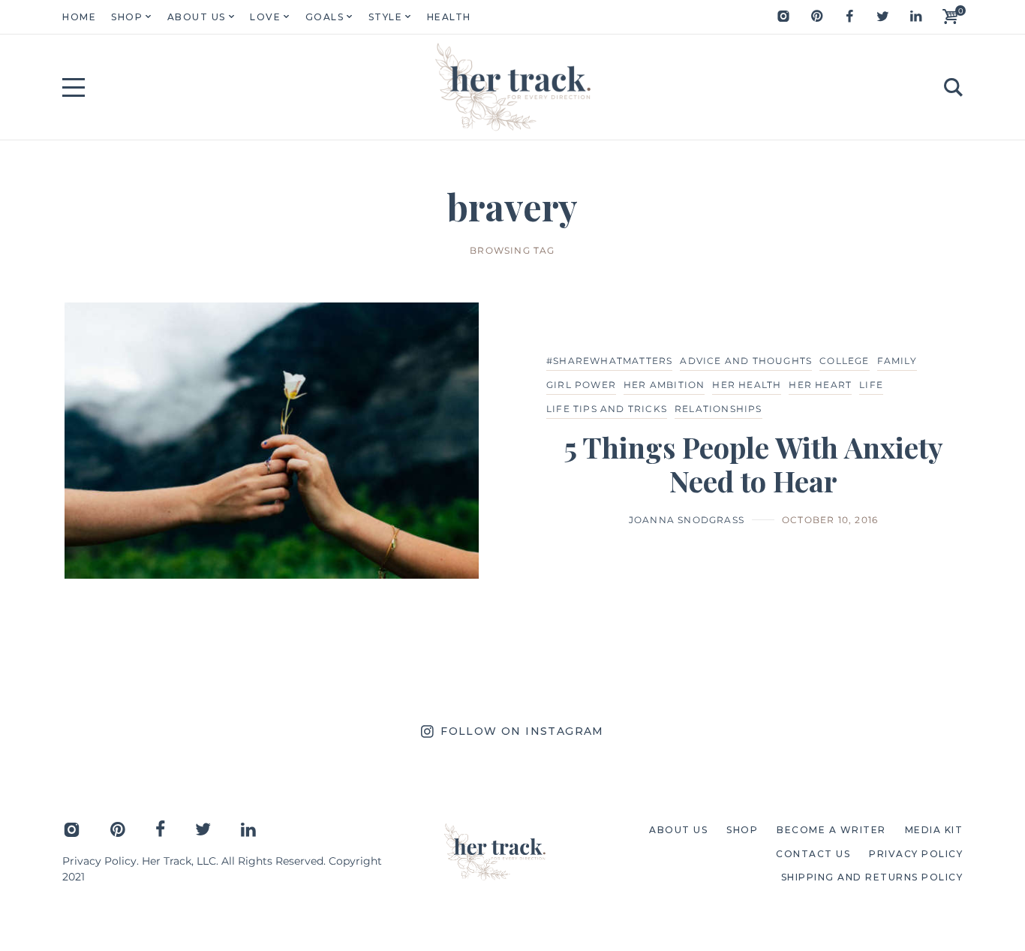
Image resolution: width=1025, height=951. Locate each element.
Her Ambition (664, 384)
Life (871, 384)
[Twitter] (882, 16)
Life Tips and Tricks (606, 408)
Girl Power (581, 384)
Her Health (746, 384)
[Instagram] (783, 16)
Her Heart (820, 384)
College (844, 360)
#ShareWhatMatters (609, 360)
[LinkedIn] (915, 16)
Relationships (718, 408)
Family (897, 360)
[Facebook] (849, 16)
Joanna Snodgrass (686, 519)
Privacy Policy (99, 861)
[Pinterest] (816, 16)
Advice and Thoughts (746, 360)
